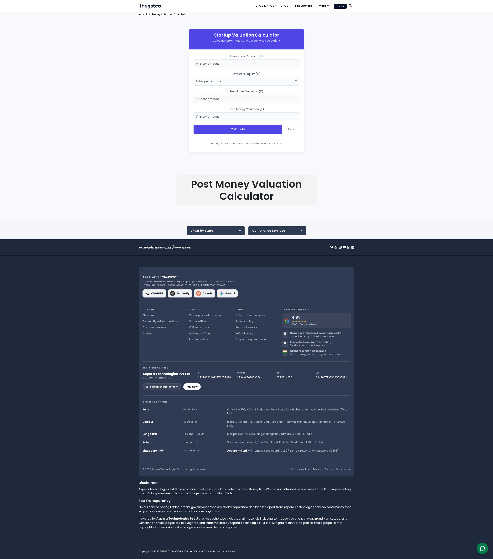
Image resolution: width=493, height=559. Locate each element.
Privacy (317, 469)
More (324, 6)
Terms (328, 469)
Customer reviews (154, 327)
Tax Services (305, 6)
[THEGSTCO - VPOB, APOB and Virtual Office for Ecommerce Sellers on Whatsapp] (348, 247)
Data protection (300, 469)
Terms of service (246, 327)
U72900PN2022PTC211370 (214, 377)
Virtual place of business (205, 315)
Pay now (192, 387)
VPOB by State (202, 231)
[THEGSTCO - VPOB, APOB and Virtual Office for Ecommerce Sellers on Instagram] (340, 247)
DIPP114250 (284, 377)
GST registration (199, 327)
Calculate (238, 129)
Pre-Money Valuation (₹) (246, 91)
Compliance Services (268, 231)
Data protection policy (250, 315)
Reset (292, 129)
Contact (148, 333)
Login (340, 6)
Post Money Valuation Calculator (166, 14)
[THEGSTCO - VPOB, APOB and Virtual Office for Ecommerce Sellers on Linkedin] (352, 247)
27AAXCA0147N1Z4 (249, 377)
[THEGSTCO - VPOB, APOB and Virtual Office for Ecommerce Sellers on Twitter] (331, 247)
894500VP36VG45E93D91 (331, 377)
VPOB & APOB (267, 6)
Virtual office (197, 321)
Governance (343, 469)
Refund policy (244, 333)
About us (148, 315)
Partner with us (199, 339)
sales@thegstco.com (164, 387)
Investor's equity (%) (246, 74)
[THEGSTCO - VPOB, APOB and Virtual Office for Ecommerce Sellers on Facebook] (336, 247)
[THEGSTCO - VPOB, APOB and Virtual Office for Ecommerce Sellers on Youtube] (344, 247)
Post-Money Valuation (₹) (246, 109)
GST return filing (199, 333)
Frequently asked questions (161, 321)
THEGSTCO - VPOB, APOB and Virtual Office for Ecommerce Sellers (198, 551)
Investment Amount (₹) (246, 56)
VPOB (286, 6)
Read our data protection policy (307, 345)
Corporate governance (251, 339)
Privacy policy (244, 321)
